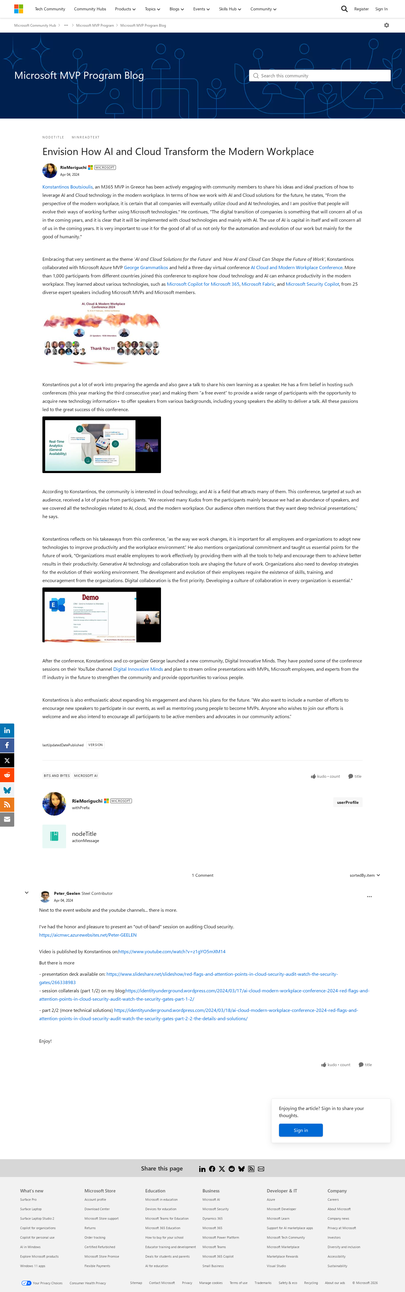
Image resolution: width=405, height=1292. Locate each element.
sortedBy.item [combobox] (362, 875)
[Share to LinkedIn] (202, 1168)
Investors (334, 1237)
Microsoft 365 (212, 1228)
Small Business (213, 1266)
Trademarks (263, 1282)
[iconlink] (54, 836)
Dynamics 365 (213, 1218)
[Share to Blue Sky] (241, 1168)
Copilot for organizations (38, 1228)
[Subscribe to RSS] (251, 1168)
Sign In (381, 9)
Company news (338, 1218)
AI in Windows (30, 1247)
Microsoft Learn (278, 1218)
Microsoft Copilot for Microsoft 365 (203, 284)
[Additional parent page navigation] (66, 25)
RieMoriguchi (73, 167)
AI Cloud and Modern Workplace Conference (296, 267)
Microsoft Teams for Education (167, 1218)
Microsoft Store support (101, 1218)
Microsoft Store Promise (101, 1256)
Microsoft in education (161, 1199)
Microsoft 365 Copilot (218, 1256)
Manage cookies (211, 1282)
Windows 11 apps (32, 1266)
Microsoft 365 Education (162, 1228)
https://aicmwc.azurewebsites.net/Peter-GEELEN (88, 935)
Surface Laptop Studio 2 (37, 1218)
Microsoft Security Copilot (312, 284)
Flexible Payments (97, 1266)
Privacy (187, 1282)
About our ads (335, 1282)
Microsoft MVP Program (95, 25)
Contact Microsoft (162, 1282)
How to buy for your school (164, 1237)
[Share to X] (222, 1168)
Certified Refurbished (99, 1247)
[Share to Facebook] (212, 1168)
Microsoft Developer (281, 1209)
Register (361, 9)
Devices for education (160, 1209)
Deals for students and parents (167, 1256)
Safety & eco (288, 1282)
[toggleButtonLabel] (386, 25)
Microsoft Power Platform (221, 1237)
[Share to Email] (261, 1168)
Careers (333, 1199)
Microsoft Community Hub (35, 25)
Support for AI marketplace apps (290, 1228)
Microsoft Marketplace (283, 1247)
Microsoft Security (216, 1209)
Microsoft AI (211, 1199)
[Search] (344, 8)
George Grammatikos (146, 267)
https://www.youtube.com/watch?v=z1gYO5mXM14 (172, 951)
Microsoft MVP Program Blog (143, 25)
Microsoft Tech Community (286, 1237)
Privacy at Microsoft (342, 1228)
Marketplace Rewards (282, 1256)
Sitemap (136, 1282)
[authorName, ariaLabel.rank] (49, 170)
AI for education (156, 1266)
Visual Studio (276, 1266)
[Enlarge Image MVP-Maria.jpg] (101, 614)
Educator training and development (170, 1247)
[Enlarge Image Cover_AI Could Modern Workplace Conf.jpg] (101, 332)
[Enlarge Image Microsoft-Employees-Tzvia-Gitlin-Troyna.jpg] (101, 444)
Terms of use (239, 1282)
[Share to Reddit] (232, 1168)
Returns (90, 1228)
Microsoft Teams (214, 1247)
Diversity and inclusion (344, 1247)
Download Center (97, 1209)
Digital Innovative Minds (138, 669)
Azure (271, 1199)
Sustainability (337, 1266)
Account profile (95, 1199)
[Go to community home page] (18, 8)
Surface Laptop (31, 1209)
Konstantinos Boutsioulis (67, 186)
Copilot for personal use (37, 1237)
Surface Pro (28, 1199)
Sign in (301, 1130)
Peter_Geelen (67, 893)
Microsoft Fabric (258, 284)
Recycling (311, 1282)
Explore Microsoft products (39, 1256)
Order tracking (94, 1237)
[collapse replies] (26, 892)
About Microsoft (339, 1209)
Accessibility (336, 1256)
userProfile (348, 802)
